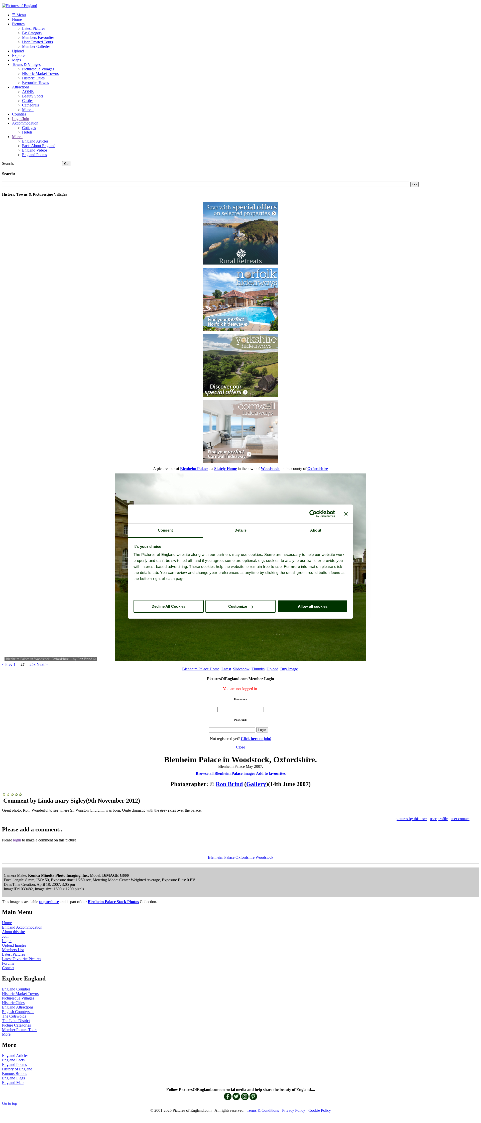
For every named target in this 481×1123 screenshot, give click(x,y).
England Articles (35, 141)
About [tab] (315, 530)
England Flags (13, 1078)
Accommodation (25, 123)
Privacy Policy (293, 1110)
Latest (226, 669)
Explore (18, 55)
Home (17, 19)
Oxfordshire (245, 857)
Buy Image (289, 669)
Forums (8, 963)
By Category (32, 33)
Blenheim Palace (221, 857)
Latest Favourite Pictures (21, 959)
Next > (42, 664)
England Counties (16, 989)
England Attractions (17, 1007)
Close (240, 747)
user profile (439, 819)
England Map (13, 1082)
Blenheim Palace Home (200, 669)
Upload (18, 51)
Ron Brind (84, 659)
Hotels (27, 132)
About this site (13, 932)
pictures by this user (411, 819)
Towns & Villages (26, 64)
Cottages (29, 128)
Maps (16, 60)
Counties (19, 114)
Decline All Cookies (168, 606)
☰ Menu (19, 15)
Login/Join (20, 118)
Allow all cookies (312, 606)
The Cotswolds (14, 1016)
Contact (8, 968)
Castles (27, 100)
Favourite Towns (35, 82)
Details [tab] (240, 530)
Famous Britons (14, 1073)
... (18, 664)
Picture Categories (16, 1025)
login (17, 840)
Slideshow (241, 669)
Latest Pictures (33, 28)
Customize (237, 606)
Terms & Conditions (263, 1110)
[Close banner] (346, 514)
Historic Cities (33, 78)
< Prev (7, 664)
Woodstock (264, 857)
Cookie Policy (319, 1110)
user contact (460, 819)
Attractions (20, 87)
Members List (13, 950)
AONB (28, 91)
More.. (17, 137)
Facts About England (38, 146)
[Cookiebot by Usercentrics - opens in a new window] (313, 514)
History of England (17, 1069)
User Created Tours (37, 42)
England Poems (34, 155)
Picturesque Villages (38, 69)
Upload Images (14, 945)
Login (7, 941)
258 (33, 664)
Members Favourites (38, 37)
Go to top (9, 1103)
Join (5, 936)
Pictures (18, 24)
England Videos (34, 150)
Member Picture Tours (19, 1030)
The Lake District (16, 1021)
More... (28, 109)
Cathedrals (30, 105)
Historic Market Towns (40, 73)
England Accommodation (22, 927)
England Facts (13, 1060)
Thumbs (258, 669)
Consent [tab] (165, 530)
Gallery (256, 784)
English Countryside (18, 1012)
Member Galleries (36, 46)
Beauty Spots (32, 96)
